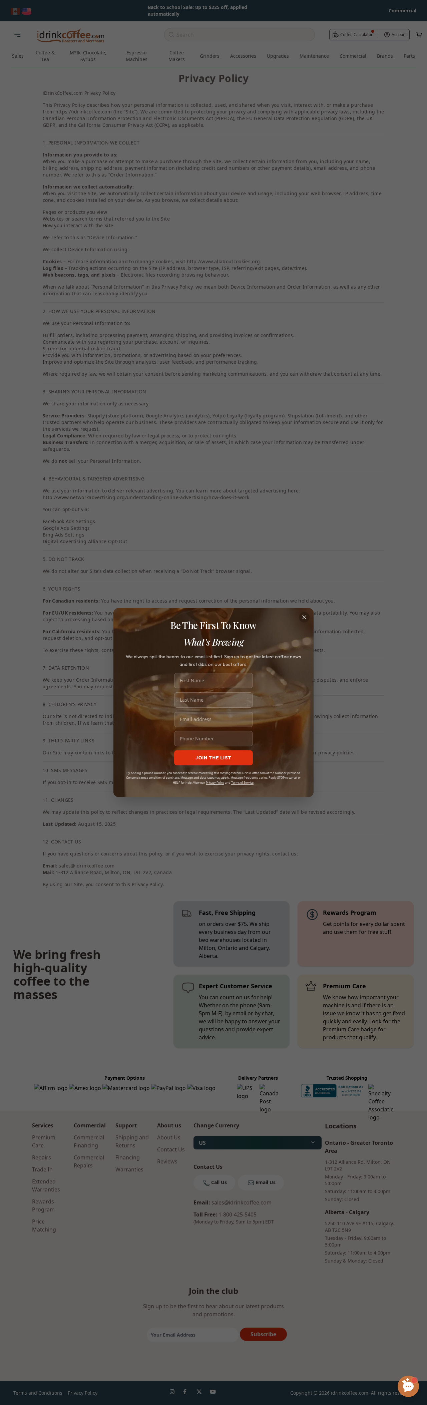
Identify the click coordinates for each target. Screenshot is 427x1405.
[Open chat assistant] (408, 1386)
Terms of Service (242, 782)
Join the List (213, 758)
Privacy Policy (215, 782)
